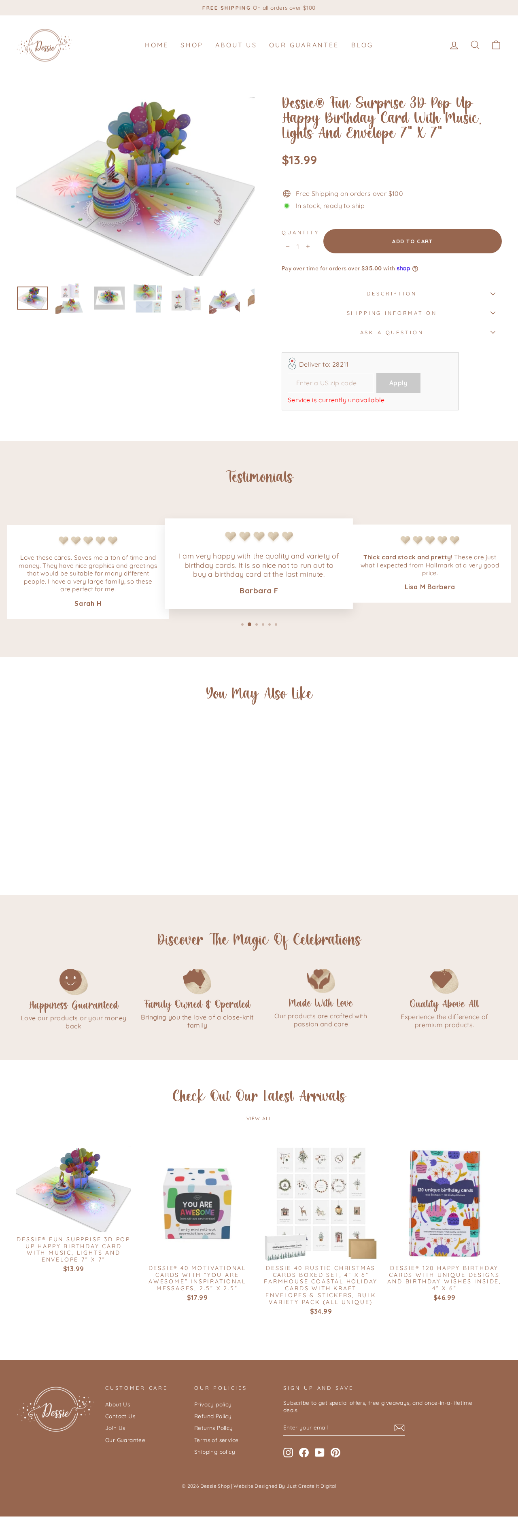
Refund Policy (212, 1415)
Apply (398, 383)
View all (259, 1118)
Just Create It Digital (311, 1486)
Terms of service (216, 1439)
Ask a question (392, 332)
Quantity (300, 232)
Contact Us (120, 1415)
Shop (191, 45)
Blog (362, 45)
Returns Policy (213, 1427)
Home (157, 45)
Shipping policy (214, 1451)
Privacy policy (213, 1404)
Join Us (115, 1427)
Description (391, 293)
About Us (236, 45)
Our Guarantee (304, 45)
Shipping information (392, 313)
